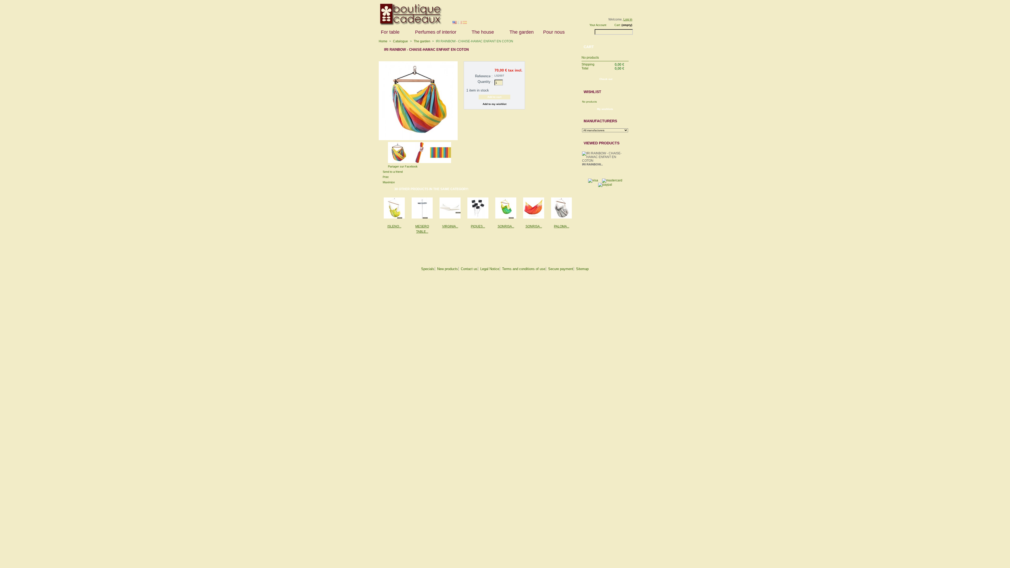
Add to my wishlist (494, 104)
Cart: (617, 25)
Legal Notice (489, 269)
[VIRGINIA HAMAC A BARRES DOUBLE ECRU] (450, 208)
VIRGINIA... (450, 226)
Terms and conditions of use (523, 269)
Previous (385, 151)
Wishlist (592, 92)
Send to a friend (393, 171)
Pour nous (551, 32)
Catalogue (400, 41)
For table (388, 32)
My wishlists (605, 109)
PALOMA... (561, 226)
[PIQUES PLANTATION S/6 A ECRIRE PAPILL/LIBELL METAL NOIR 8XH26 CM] (478, 208)
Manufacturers (600, 121)
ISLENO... (394, 226)
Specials (427, 269)
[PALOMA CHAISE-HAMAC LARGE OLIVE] (561, 208)
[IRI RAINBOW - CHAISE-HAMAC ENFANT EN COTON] (398, 162)
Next (453, 151)
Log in (627, 19)
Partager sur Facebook (403, 166)
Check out (605, 79)
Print (385, 177)
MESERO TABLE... (422, 229)
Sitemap (582, 269)
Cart (589, 47)
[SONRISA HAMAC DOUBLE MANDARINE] (534, 208)
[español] (465, 23)
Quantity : (485, 82)
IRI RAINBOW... (592, 164)
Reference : (484, 76)
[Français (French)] (460, 23)
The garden (521, 32)
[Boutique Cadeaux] (409, 24)
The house (480, 32)
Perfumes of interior (433, 32)
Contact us (469, 269)
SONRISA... (506, 226)
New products (447, 269)
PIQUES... (478, 226)
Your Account (597, 25)
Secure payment (560, 269)
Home (383, 41)
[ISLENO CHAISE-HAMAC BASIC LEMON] (394, 208)
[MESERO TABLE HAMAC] (422, 208)
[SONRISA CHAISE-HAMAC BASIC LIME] (506, 208)
